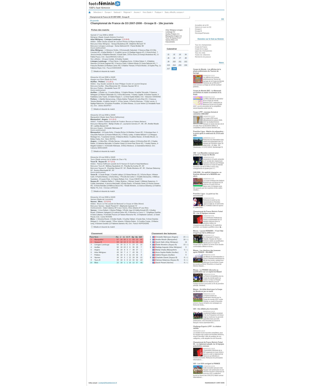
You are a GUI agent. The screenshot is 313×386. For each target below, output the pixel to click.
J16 (185, 65)
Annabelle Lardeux (128, 141)
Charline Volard (119, 143)
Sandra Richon (120, 132)
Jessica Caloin (121, 63)
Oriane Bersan (131, 174)
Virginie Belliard (118, 179)
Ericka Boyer (146, 174)
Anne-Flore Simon (134, 143)
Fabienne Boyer (95, 68)
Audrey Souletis (122, 59)
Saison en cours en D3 (203, 27)
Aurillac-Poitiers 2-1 (172, 34)
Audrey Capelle (137, 94)
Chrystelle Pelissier (97, 135)
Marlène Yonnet (134, 132)
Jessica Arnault (95, 54)
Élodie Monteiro (133, 168)
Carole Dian (141, 219)
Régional (126, 12)
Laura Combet (109, 59)
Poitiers (101, 82)
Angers (105, 119)
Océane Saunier (127, 86)
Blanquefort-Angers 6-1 (174, 36)
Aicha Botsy (114, 177)
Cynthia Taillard (129, 219)
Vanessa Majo (144, 50)
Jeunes (136, 12)
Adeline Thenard (128, 66)
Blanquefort (95, 119)
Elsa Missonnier (111, 86)
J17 (168, 69)
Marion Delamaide (107, 94)
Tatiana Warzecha (126, 215)
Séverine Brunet (103, 219)
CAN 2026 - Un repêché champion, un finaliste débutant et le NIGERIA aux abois (207, 174)
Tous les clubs (200, 53)
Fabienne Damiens (118, 223)
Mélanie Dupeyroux (148, 181)
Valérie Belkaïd (140, 135)
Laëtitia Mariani (100, 126)
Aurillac (93, 82)
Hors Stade (147, 12)
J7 (180, 58)
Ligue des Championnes (203, 51)
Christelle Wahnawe (112, 128)
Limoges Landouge (113, 39)
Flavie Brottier (135, 46)
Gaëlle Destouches (144, 177)
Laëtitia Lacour (121, 52)
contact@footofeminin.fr (108, 383)
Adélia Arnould (140, 210)
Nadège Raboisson (97, 103)
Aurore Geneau (154, 183)
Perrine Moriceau (137, 101)
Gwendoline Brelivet (144, 146)
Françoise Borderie (97, 66)
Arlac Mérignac (96, 39)
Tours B (93, 162)
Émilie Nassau (114, 141)
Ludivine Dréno (119, 212)
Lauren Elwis (105, 179)
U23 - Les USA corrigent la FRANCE (206, 364)
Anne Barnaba (101, 186)
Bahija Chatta (114, 124)
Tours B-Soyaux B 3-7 (173, 38)
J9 (168, 62)
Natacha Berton (123, 137)
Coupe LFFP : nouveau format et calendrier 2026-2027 (205, 113)
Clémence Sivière (112, 50)
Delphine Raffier (107, 181)
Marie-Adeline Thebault (126, 99)
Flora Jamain (123, 101)
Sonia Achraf (151, 52)
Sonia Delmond (121, 46)
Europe (107, 12)
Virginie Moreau (128, 92)
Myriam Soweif (134, 181)
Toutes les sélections (202, 55)
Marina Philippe (116, 210)
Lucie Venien (140, 103)
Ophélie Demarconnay (107, 99)
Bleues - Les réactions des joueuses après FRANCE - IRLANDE (206, 251)
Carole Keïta (108, 132)
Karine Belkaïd (112, 135)
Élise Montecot (128, 146)
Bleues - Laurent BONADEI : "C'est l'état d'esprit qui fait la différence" (208, 232)
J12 (185, 62)
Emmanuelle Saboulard (129, 50)
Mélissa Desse (114, 186)
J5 (168, 58)
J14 (174, 65)
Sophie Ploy (154, 66)
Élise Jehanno (134, 208)
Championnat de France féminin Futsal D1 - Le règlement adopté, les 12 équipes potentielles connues (208, 344)
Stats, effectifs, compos (174, 12)
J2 (174, 54)
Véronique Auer (150, 132)
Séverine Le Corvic (136, 212)
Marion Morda (134, 63)
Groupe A (198, 29)
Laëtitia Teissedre (142, 92)
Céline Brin (103, 141)
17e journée (94, 21)
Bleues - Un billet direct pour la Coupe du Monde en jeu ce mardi (207, 290)
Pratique (158, 12)
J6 (174, 58)
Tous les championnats (203, 45)
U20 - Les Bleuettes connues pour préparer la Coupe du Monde (206, 154)
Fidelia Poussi (95, 57)
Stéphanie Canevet (127, 206)
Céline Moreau (128, 103)
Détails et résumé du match (104, 71)
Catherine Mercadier (104, 143)
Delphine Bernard (136, 44)
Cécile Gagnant (105, 63)
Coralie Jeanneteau (97, 183)
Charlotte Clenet (113, 168)
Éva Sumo (133, 54)
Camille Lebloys (117, 174)
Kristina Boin (142, 141)
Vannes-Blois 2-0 (172, 40)
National (117, 12)
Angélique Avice (126, 61)
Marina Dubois (131, 221)
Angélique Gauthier (153, 212)
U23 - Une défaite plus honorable (205, 309)
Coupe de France (201, 47)
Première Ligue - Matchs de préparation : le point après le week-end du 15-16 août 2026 (208, 133)
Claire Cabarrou (108, 208)
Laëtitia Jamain (109, 101)
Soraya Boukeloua (118, 44)
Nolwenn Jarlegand (104, 212)
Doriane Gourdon (102, 223)
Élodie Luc (103, 92)
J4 (186, 54)
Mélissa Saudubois (113, 166)
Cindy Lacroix (150, 101)
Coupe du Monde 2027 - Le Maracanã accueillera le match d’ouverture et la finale (207, 92)
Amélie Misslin (153, 124)
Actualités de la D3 (201, 25)
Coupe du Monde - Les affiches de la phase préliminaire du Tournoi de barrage (207, 71)
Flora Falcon (114, 61)
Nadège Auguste (135, 52)
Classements (170, 42)
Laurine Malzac (115, 92)
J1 (168, 54)
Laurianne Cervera (130, 124)
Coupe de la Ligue (201, 49)
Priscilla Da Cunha (131, 166)
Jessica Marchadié (101, 170)
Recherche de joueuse (203, 57)
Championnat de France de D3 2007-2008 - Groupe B (109, 17)
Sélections (97, 12)
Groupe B (198, 31)
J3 (180, 54)
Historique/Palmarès (202, 33)
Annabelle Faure (111, 88)
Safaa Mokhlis (107, 52)
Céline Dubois (139, 61)
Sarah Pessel (111, 206)
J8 (186, 58)
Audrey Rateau (151, 143)
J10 (174, 62)
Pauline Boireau (102, 177)
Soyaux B (102, 162)
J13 (168, 65)
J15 (180, 65)
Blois (100, 201)
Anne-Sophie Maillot (132, 97)
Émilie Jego (128, 210)
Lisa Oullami (104, 210)
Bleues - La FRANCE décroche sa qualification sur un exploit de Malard (207, 271)
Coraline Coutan (144, 221)
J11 (180, 62)
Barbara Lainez (112, 66)
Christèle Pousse (111, 215)
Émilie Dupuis (127, 183)
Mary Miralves (122, 181)
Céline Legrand (106, 221)
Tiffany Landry (128, 135)
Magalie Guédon (96, 146)
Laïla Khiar (141, 99)
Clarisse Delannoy (153, 168)
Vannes (93, 201)
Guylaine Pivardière (113, 103)
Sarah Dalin (122, 54)
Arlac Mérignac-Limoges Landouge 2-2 (174, 31)
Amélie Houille (116, 219)
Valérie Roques (115, 97)
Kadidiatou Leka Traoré (98, 97)
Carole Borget (105, 174)
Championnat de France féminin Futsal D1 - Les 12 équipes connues (208, 212)
